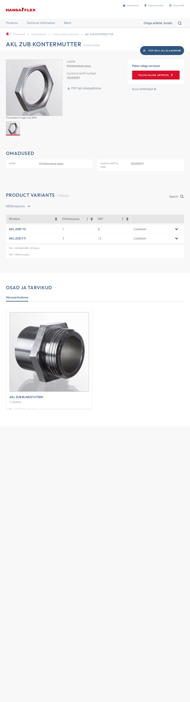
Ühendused (19, 34)
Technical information (41, 23)
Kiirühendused (38, 34)
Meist (67, 23)
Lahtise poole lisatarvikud (65, 34)
